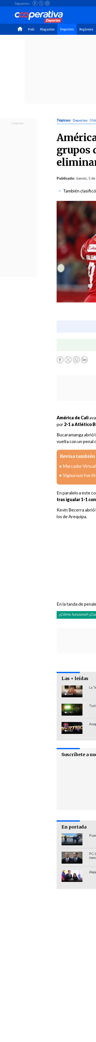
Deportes (67, 29)
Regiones (86, 29)
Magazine (47, 29)
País (31, 29)
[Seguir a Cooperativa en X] (41, 3)
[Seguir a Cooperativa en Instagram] (47, 3)
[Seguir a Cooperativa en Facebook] (34, 3)
